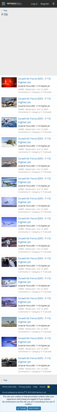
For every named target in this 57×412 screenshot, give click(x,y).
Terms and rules (9, 386)
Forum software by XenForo (24, 392)
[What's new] (53, 4)
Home (42, 386)
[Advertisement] (28, 46)
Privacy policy (25, 386)
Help (35, 386)
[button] (3, 4)
